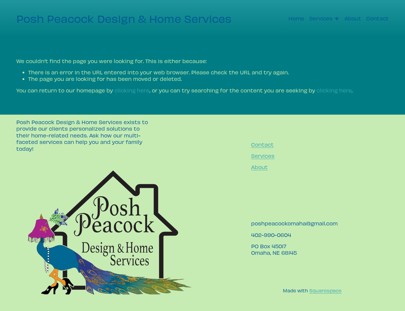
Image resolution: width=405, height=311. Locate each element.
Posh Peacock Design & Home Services (124, 18)
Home (296, 18)
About (353, 18)
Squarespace (325, 290)
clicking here (131, 90)
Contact (377, 18)
